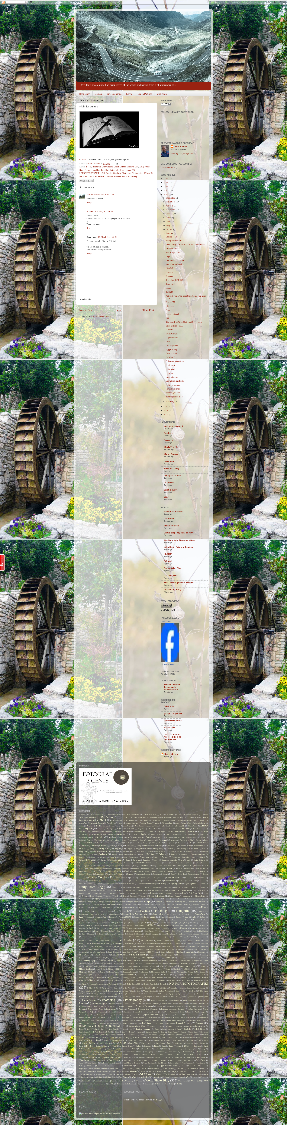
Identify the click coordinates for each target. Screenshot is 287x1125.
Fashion (166, 904)
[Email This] (80, 180)
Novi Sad (153, 984)
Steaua (171, 1046)
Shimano (153, 1037)
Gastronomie (114, 920)
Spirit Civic (189, 1043)
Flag (139, 907)
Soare (84, 1043)
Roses (81, 1029)
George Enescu (185, 920)
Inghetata (121, 934)
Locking (205, 955)
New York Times (184, 980)
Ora (132, 991)
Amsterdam (153, 829)
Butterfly (174, 854)
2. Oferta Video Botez (131, 815)
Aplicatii (134, 834)
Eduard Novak (174, 896)
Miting (167, 969)
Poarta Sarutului (184, 1003)
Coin (188, 871)
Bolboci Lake (106, 851)
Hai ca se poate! (171, 575)
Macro (203, 958)
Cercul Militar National (166, 866)
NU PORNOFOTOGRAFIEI (188, 983)
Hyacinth (126, 931)
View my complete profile (182, 153)
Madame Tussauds (106, 960)
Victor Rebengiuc (103, 1071)
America (100, 829)
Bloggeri (139, 849)
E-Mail (151, 896)
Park (103, 997)
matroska (174, 963)
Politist (81, 1006)
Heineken (166, 928)
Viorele (192, 1071)
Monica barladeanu (129, 972)
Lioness (178, 955)
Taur (139, 1052)
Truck (171, 1060)
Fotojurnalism (158, 914)
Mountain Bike (113, 975)
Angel (170, 831)
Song (115, 1043)
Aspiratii (202, 837)
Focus (86, 911)
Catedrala (204, 863)
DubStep (109, 896)
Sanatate (183, 1032)
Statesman (147, 1046)
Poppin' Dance (92, 1006)
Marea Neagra (185, 960)
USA (89, 1068)
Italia (172, 940)
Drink (206, 893)
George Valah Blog (172, 568)
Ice (179, 931)
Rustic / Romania (142, 1029)
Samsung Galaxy (152, 1032)
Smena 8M (170, 302)
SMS (183, 1040)
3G (120, 817)
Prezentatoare (111, 1009)
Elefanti (122, 899)
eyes (103, 904)
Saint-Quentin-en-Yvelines (171, 1029)
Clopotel (108, 871)
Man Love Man (134, 960)
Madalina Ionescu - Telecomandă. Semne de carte (172, 687)
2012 (166, 190)
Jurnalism (133, 946)
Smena (141, 1040)
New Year (171, 980)
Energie (82, 901)
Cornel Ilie (181, 874)
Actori (121, 823)
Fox (168, 914)
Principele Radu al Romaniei (148, 1009)
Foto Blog (145, 911)
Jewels (163, 943)
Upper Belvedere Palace (168, 1066)
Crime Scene (200, 878)
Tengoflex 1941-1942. (175, 280)
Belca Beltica (182, 843)
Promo (111, 1012)
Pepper (183, 997)
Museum (99, 978)
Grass (97, 925)
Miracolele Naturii (143, 969)
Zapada (119, 1084)
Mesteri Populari (141, 966)
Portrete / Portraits (144, 1006)
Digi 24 (109, 890)
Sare (83, 1035)
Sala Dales (187, 1029)
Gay (141, 920)
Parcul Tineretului (85, 997)
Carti (188, 860)
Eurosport (158, 901)
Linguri (170, 955)
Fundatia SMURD (125, 917)
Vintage (173, 1071)
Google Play (184, 923)
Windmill (156, 1077)
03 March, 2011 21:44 (103, 212)
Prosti (119, 1012)
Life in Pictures (145, 94)
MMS (186, 969)
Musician (115, 978)
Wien (134, 1077)
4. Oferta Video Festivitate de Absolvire (145, 817)
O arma (83, 159)
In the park (170, 369)
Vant (130, 1068)
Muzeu (140, 978)
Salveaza (131, 1032)
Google (174, 923)
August (169, 213)
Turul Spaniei (200, 1063)
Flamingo (148, 907)
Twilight (169, 292)
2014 (166, 183)
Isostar (149, 940)
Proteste (155, 1012)
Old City (163, 988)
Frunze (97, 917)
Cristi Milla (169, 706)
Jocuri (178, 943)
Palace (121, 994)
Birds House (170, 846)
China (91, 868)
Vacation (97, 1068)
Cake (81, 857)
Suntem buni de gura (177, 1049)
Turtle (102, 1063)
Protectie (138, 1012)
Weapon (117, 176)
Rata (109, 1017)
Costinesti (133, 878)
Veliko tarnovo (154, 1068)
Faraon (149, 904)
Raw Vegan (126, 1017)
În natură (169, 330)
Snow (206, 1040)
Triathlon (126, 1060)
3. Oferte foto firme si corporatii (187, 815)
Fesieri (203, 904)
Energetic (202, 899)
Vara (137, 1068)
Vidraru (124, 1071)
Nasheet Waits (194, 978)
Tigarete (169, 1054)
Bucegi (93, 854)
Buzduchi (184, 854)
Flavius (90, 212)
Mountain (101, 975)
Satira (96, 1035)
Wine (188, 1077)
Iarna (166, 931)
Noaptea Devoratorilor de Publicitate (103, 984)
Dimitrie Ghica (142, 890)
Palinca (146, 994)
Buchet (114, 854)
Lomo (168, 288)
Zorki (168, 310)
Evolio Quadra (180, 901)
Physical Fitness (174, 1000)
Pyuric (124, 1015)
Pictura (202, 1000)
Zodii (157, 1084)
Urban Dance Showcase (196, 1066)
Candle (202, 857)
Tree (110, 1060)
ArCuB (187, 834)
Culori (81, 884)
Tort (98, 1057)
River (87, 1023)
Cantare (103, 860)
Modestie (202, 969)
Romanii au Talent (166, 1026)
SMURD (191, 1040)
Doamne (202, 890)
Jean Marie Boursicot (150, 943)
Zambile (111, 1084)
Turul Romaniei (187, 1063)
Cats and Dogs (106, 866)
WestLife (99, 1077)
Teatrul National (173, 1052)
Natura (92, 980)
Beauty (145, 843)
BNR (203, 849)
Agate (177, 823)
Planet (156, 1003)
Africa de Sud (167, 823)
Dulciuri (124, 896)
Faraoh (141, 904)
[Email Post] (116, 164)
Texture (125, 1054)
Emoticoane (191, 899)
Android (150, 831)
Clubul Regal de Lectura (140, 871)
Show (170, 1037)
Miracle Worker (128, 969)
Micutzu (170, 966)
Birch (146, 846)
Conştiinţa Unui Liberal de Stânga (179, 540)
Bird (152, 846)
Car (119, 860)
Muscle (81, 978)
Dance (114, 887)
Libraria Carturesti (85, 955)
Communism (107, 167)
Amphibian (141, 829)
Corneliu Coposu (194, 874)
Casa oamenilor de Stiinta (88, 863)
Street (186, 1046)
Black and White (199, 846)
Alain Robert (186, 823)
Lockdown (170, 365)
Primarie (122, 1009)
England (115, 901)
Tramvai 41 (178, 1057)
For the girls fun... (173, 393)
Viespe (143, 1071)
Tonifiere (82, 1057)
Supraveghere (192, 1049)
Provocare (173, 1012)
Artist (148, 837)
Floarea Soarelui (174, 907)
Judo (124, 946)
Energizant (92, 901)
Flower (204, 907)
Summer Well (130, 1049)
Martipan (149, 963)
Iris (142, 940)
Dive (194, 890)
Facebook (111, 904)
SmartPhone (131, 1040)
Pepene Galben (173, 997)
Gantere (178, 917)
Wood (113, 1081)
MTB (157, 975)
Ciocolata (188, 868)
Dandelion (123, 887)
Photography (137, 173)
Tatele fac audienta (128, 1052)
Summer (120, 1049)
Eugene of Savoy (134, 901)
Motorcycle (83, 975)
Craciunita (151, 878)
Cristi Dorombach (107, 881)
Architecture (177, 834)
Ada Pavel (168, 433)
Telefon (84, 1054)
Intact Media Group (168, 934)
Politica (202, 1003)
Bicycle (112, 846)
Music (107, 978)
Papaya (180, 994)
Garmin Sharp (94, 920)
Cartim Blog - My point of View (178, 533)
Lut (174, 958)
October (170, 206)
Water (111, 1074)
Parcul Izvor (201, 994)
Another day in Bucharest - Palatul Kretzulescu (186, 244)
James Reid (105, 943)
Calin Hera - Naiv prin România (178, 547)
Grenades (129, 925)
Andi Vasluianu (106, 831)
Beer (165, 843)
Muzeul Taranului (172, 978)
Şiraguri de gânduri (173, 713)
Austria (142, 840)
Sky (97, 1040)
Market (130, 963)
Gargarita (82, 920)
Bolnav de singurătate (175, 361)
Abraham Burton (169, 820)
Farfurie (157, 904)
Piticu (133, 1003)
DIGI (102, 890)
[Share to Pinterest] (92, 180)
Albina (81, 826)
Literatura (187, 955)
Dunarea (143, 896)
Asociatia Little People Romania (185, 837)
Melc (81, 966)
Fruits (81, 917)
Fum (104, 917)
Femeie (179, 904)
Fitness (132, 907)
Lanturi (84, 952)
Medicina (184, 963)
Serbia (90, 1037)
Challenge (162, 94)
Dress (177, 893)
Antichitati (95, 834)
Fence (187, 904)
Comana (89, 874)
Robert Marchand (113, 1023)
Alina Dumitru (167, 826)
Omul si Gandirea (113, 173)
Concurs (130, 874)
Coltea (81, 874)
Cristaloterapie (92, 881)
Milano (110, 969)
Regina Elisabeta (144, 1020)
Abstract (202, 820)
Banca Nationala (108, 843)
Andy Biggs (160, 831)
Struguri (105, 1049)
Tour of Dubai (123, 1057)
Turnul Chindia (91, 1063)
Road (94, 1023)
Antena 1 (85, 834)
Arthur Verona (138, 837)
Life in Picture (118, 954)
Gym (188, 925)
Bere (191, 843)
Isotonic (159, 940)
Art (110, 837)
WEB (135, 1074)
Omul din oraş (172, 377)
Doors (121, 893)
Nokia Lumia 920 (133, 984)
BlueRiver (170, 849)
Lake (167, 949)
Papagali (171, 994)
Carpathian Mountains (169, 860)
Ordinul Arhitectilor (166, 991)
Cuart (188, 881)
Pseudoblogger (200, 1012)
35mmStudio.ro (107, 817)
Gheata (205, 920)
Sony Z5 (123, 1043)
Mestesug (153, 966)
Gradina (202, 923)
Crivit (159, 881)
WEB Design (145, 1074)
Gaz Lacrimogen (151, 920)
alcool (98, 826)
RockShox (146, 1023)
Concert (121, 874)
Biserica (181, 846)
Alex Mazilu (127, 826)
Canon (93, 860)
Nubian (89, 988)
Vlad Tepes (201, 1071)
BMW (196, 849)
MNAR (193, 969)
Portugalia (160, 1006)
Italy (178, 940)
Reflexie (85, 1020)
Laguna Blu (159, 949)
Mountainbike (127, 975)
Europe (88, 170)
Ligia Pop (161, 955)
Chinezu (99, 868)
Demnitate (156, 887)
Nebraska (140, 980)
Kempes (205, 946)
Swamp (202, 1049)
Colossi (202, 871)
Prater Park (92, 1009)
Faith (128, 904)
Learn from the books (175, 381)
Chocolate (108, 868)
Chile (84, 868)
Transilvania (101, 1060)
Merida (111, 966)
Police (195, 1003)
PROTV (163, 1012)
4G (191, 817)
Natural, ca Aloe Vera (173, 511)
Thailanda (135, 1054)
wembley (90, 1077)
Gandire (170, 917)
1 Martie (82, 815)
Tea (156, 1052)
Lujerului (158, 958)
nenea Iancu (151, 980)
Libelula (180, 952)
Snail (199, 1040)
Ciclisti (179, 868)
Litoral (196, 955)
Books (88, 167)
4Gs (196, 817)
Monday (93, 972)
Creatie (160, 878)
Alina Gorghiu (180, 826)
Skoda (90, 1040)
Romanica (152, 1026)
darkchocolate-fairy (173, 720)
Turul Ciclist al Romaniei (131, 1063)
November (171, 202)
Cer (153, 866)
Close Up (117, 871)
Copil (173, 874)
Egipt (97, 899)
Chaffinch (187, 866)
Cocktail (171, 871)
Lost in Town (171, 237)
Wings (195, 1077)
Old (103, 173)
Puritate (116, 1015)
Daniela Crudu (135, 887)
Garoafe (104, 920)
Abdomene (156, 820)
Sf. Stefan (135, 1037)
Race (169, 1015)
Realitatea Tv (191, 1017)
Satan (89, 1035)
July (168, 218)
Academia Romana (97, 823)
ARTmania (156, 837)
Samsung (140, 1032)
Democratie (167, 887)
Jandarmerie (117, 943)
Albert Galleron (199, 823)
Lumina (167, 958)
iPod (91, 940)
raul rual (91, 194)
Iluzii (83, 934)
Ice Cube (187, 931)
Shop (163, 1037)
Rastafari (102, 1017)
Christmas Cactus (148, 868)
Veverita (91, 1071)
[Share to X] (86, 180)
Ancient (82, 831)
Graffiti (81, 925)
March (169, 233)
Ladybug (169, 373)
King (90, 949)
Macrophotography (87, 960)
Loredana (92, 958)
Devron (202, 887)
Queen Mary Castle (151, 1015)
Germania (196, 920)
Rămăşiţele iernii (173, 389)
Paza (139, 997)
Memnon (89, 966)
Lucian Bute (133, 958)
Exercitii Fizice (84, 904)
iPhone (190, 937)
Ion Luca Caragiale (161, 937)
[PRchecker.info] (166, 105)
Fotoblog (105, 170)
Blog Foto (104, 848)
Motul (92, 975)
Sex (97, 1037)
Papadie (163, 994)
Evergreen (168, 440)
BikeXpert (129, 846)
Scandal (104, 1035)
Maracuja (163, 960)
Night (206, 980)
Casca (167, 863)
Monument (181, 972)
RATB (117, 1017)
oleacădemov (169, 728)
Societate (92, 1043)
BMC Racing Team (184, 849)
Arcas (167, 834)
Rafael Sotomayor (192, 1015)
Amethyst (110, 829)
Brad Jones (140, 851)
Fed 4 (168, 318)
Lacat (126, 949)
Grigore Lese (139, 925)
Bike (120, 845)
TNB (191, 1054)
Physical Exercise (157, 1000)
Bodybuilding (84, 851)
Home (117, 310)
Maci (195, 958)
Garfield (202, 917)
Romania (169, 276)
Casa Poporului (105, 863)
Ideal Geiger (203, 931)
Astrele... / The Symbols (95, 840)
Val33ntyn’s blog (171, 468)
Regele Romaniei (129, 1020)
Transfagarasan (85, 1060)
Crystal (180, 881)
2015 (166, 179)
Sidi (176, 1037)
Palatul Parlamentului (133, 994)
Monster (171, 972)
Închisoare (100, 934)
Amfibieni (120, 829)
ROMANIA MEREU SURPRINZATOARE (100, 1026)
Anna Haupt (203, 831)
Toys (140, 1057)
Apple (143, 834)
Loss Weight (103, 958)
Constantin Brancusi (143, 874)
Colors (195, 871)
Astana (81, 840)
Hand (81, 928)
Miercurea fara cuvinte (186, 966)
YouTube (85, 1084)
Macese (188, 958)
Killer (84, 949)
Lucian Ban (122, 958)
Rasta (94, 1017)
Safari (157, 1029)
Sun (139, 1049)
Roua (88, 1029)
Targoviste (106, 1052)
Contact (98, 94)
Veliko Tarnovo (167, 1069)
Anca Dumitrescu (199, 829)
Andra (117, 831)
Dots (127, 893)
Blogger (129, 849)
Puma (99, 1015)
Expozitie (96, 904)
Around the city (97, 837)
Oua (184, 991)
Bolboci (95, 851)
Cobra (154, 871)
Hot (112, 931)
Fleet (156, 907)
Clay (94, 871)
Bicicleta (95, 846)
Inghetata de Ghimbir (134, 934)
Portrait (130, 1006)
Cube (195, 881)
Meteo (162, 966)
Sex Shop (105, 1037)
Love (112, 958)
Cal (87, 857)
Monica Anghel (113, 972)
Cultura (89, 884)
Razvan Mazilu (153, 1017)
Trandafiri (189, 1057)
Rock (137, 1023)
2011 (166, 194)
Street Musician (93, 1049)
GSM (149, 925)
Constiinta (156, 874)
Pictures (83, 1003)
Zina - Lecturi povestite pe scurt (178, 582)
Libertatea (201, 952)
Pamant (154, 994)
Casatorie (159, 863)
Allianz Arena (192, 826)
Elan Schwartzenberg (109, 899)
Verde (203, 1068)
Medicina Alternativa (198, 963)
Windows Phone (177, 1077)
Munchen (184, 975)
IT (166, 940)
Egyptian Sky (171, 349)
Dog (89, 893)
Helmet (174, 928)
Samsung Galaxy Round (169, 1032)
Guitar (167, 925)
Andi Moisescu (93, 831)
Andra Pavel (126, 832)
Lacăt (133, 949)
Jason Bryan (129, 943)
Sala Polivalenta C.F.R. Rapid (102, 1032)
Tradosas (148, 1057)
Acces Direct (111, 823)
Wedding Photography (187, 1074)
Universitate (127, 1066)
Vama (105, 1068)
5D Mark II (102, 820)
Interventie (85, 937)
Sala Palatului (83, 1032)
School (110, 176)
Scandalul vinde (115, 1035)
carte (182, 860)
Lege (156, 952)
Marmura (139, 963)
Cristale (81, 881)
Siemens (184, 1037)
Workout (139, 1081)
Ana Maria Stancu (183, 829)
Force (102, 911)
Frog (189, 914)
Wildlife (144, 1077)
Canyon (112, 860)
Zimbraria (148, 1084)
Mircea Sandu (157, 969)
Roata (102, 1023)
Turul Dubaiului (149, 1063)
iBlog (173, 931)
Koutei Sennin (111, 949)
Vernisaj (82, 1071)
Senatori (205, 1035)
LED (150, 952)
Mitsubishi (177, 969)
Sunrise (156, 1049)
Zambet (94, 1084)
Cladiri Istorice (84, 871)
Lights (153, 955)
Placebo (148, 1003)
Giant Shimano (105, 923)
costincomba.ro (121, 878)
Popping (103, 1006)
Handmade (90, 928)
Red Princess (203, 1017)
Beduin (152, 843)
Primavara (131, 1009)
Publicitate (82, 1015)
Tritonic (144, 1060)
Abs (195, 820)
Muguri (175, 975)
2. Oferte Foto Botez (149, 815)
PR (195, 1006)
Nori (145, 984)
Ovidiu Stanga (94, 994)
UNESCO (89, 1066)
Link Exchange (114, 94)
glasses (154, 923)
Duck (116, 896)
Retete (163, 1020)
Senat (197, 1035)
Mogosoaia (83, 972)
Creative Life (132, 167)
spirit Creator (200, 1043)
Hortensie (104, 931)
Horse (96, 931)
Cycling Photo (176, 884)
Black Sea (82, 849)
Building (150, 854)
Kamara (158, 946)
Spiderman (178, 1043)
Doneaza (113, 893)
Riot (80, 1023)
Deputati (177, 887)
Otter (177, 991)
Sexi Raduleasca (117, 1037)
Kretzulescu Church (174, 264)
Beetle (172, 843)
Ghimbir (94, 923)
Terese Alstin (115, 1054)
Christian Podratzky (122, 868)
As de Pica (167, 837)
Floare (163, 907)
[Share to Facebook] (89, 180)
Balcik (89, 843)
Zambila (102, 1084)
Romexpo (188, 1026)
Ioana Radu (169, 461)
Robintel (168, 561)
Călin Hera (169, 518)
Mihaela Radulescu (86, 969)
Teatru (162, 1052)
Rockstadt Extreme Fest (164, 1023)
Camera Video (145, 857)
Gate (123, 920)
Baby (206, 840)
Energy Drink (104, 901)
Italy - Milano (188, 940)
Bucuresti (133, 854)
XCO (206, 1081)
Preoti (101, 1009)
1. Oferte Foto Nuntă (114, 815)
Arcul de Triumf (199, 834)
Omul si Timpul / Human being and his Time (111, 991)
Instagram (155, 934)
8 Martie (147, 820)
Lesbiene (171, 952)
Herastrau (183, 928)
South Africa (133, 1043)
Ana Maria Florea (166, 829)
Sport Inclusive (170, 490)
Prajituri (82, 1009)
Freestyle (175, 914)
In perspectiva (172, 338)
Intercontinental (193, 934)
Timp (185, 1054)
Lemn (163, 952)
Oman (182, 988)
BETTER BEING (202, 843)
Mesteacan (120, 966)
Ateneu (109, 840)
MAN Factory (121, 960)
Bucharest (97, 167)
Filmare (124, 907)
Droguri (84, 896)
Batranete (136, 843)
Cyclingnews (190, 883)
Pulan (91, 1015)
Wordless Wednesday (126, 1081)
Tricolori (136, 1060)
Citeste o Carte (200, 868)
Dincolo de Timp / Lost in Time (178, 890)
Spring (98, 1046)
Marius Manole (119, 963)
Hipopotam (194, 928)
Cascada (175, 863)
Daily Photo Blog (91, 887)
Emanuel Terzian (154, 899)
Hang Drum (101, 928)
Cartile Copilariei (199, 860)
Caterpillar (85, 866)
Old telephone (172, 345)
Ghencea (85, 923)
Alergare (106, 826)
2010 (166, 407)
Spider (169, 1043)
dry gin (100, 896)
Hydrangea (137, 931)
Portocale (121, 1006)
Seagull (171, 1035)
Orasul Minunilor (149, 991)
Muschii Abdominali (198, 975)
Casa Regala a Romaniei (122, 863)
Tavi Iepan (148, 1052)
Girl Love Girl (134, 923)
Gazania (163, 920)
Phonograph (203, 997)
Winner (202, 1077)
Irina (168, 341)
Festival (81, 907)
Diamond (94, 890)
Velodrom (180, 1068)
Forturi (125, 911)
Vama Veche (114, 1068)
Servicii (129, 94)
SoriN (166, 497)
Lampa (174, 949)
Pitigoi (140, 1003)
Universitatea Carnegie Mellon (146, 1066)
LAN (195, 949)
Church (160, 868)
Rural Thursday (114, 1029)
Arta (127, 837)
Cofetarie (180, 871)
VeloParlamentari (192, 1068)
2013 (166, 187)
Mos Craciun (200, 972)
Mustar (133, 978)
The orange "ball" (173, 252)
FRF (183, 914)
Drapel (144, 893)
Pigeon (112, 1003)
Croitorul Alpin (169, 881)
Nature (122, 980)
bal (83, 843)
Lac (120, 949)
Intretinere (147, 937)
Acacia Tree (83, 823)
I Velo (160, 931)
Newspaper (197, 980)
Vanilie (124, 1068)
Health (142, 928)
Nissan (84, 984)
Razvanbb (164, 1017)
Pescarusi (192, 997)
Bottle (124, 851)
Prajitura (202, 1006)
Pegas (155, 997)
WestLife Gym (110, 1077)
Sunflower (147, 1049)
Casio (182, 863)
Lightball (170, 268)
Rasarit (87, 1017)
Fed (173, 904)
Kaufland (176, 946)
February (170, 402)
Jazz (138, 943)
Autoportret (152, 840)
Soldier (100, 1043)
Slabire (106, 1040)
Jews (170, 943)
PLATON (168, 554)
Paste (133, 997)
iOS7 (181, 937)
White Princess (123, 1077)
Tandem (90, 1052)
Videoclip (115, 1071)
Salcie (117, 1032)
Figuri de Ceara (106, 907)
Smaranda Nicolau (118, 1040)
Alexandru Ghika (152, 826)
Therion (144, 1054)
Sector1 (180, 1035)
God (167, 923)
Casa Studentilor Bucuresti (142, 863)
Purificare (107, 1015)
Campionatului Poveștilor (180, 857)
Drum (92, 896)
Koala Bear (99, 949)
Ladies (140, 949)
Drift (184, 893)
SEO (83, 1037)
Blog (92, 848)
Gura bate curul (177, 925)
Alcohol (89, 826)
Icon (194, 931)
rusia (130, 1029)
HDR (124, 928)
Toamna (200, 1054)
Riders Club (201, 1020)
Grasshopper (106, 925)
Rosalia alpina (200, 1026)
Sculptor (163, 1035)
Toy (133, 1057)
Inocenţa (169, 272)
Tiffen (153, 1054)
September (171, 210)
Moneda (102, 972)
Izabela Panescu (92, 943)
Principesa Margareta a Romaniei (172, 1009)
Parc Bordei (190, 994)
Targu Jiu (116, 1052)
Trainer (157, 1057)
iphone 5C (201, 937)
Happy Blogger (113, 928)
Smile (148, 1040)
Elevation (141, 899)
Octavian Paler (126, 988)
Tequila (104, 1054)
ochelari (115, 988)
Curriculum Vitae (168, 167)
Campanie (165, 857)
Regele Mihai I (115, 1020)
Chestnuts (197, 866)
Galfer (144, 917)
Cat (197, 863)
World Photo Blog (129, 176)
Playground (166, 1003)
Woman (97, 1081)
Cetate (179, 866)
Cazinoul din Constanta (122, 866)
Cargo (128, 860)
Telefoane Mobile (202, 1052)
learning (142, 952)
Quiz (163, 1015)
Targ (97, 1052)
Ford (109, 911)
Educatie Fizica (200, 896)
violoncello (182, 1071)
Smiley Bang (165, 1040)
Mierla (203, 966)
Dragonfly (135, 893)
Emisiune (166, 899)
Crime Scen (189, 878)
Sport (88, 1046)
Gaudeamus (133, 920)
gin (125, 923)
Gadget (136, 917)
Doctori (81, 893)
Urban (183, 1066)
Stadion (138, 1046)
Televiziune (95, 1054)
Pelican (162, 997)
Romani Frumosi (183, 1023)
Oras (138, 991)
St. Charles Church (125, 1046)
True (178, 1060)
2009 (166, 410)
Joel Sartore (187, 943)
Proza (182, 1012)
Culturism (99, 884)
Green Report (118, 925)
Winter (81, 1081)
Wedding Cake (170, 1074)
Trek (118, 1060)
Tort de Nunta (109, 1057)
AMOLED (130, 829)
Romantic (178, 1026)
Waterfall (119, 1074)
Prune (189, 1012)
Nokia (121, 984)
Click (100, 871)
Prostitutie (127, 1012)
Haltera (202, 925)
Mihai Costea (100, 969)
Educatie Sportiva (85, 899)
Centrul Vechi (144, 866)
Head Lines (84, 94)
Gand (162, 917)
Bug (141, 854)
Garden (193, 917)
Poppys (112, 1006)
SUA (112, 1049)
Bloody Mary (158, 849)
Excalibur (96, 170)
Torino (91, 1057)
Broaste (188, 851)
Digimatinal (130, 890)
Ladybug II (170, 357)
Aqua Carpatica (156, 834)
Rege (92, 1020)
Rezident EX (182, 1020)
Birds (159, 845)
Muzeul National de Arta (154, 978)
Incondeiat (111, 934)
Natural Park (112, 980)
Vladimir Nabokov (85, 1074)
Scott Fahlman (152, 1035)
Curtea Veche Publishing (147, 884)
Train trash (170, 284)
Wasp (104, 1074)
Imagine (91, 934)
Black (189, 846)
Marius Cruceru (171, 454)
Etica (123, 901)
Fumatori (112, 917)
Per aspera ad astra (172, 476)
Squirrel (106, 1046)
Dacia (203, 884)
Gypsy (195, 925)
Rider (192, 1020)
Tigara (161, 1054)
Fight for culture (173, 385)
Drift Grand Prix (195, 893)
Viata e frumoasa (171, 526)
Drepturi (169, 893)
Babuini (198, 840)
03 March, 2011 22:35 (107, 237)
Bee (160, 843)
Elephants (131, 899)
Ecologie (161, 896)
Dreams (160, 893)
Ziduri (140, 1084)
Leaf (135, 952)
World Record (183, 1081)
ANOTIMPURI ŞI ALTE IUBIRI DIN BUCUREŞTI (172, 737)
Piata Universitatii (189, 1000)
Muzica (183, 978)
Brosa (196, 851)
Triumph (154, 1060)
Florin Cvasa (193, 907)
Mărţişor (158, 963)
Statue (156, 1046)
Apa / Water (107, 834)
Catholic (95, 866)
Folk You (94, 911)
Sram (114, 1046)
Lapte (92, 952)
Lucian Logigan (146, 958)
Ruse (124, 1029)
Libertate (190, 952)
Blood (147, 849)
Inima (147, 934)
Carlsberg (136, 860)
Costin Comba (94, 164)
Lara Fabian (101, 952)
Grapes (89, 925)
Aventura (174, 840)
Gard (186, 917)
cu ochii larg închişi (172, 590)
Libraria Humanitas (101, 955)
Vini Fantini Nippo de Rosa (157, 1071)
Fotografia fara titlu (174, 241)
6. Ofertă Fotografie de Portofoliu (123, 820)
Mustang (125, 978)
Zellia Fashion (130, 1084)
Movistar (148, 975)
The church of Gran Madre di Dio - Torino (184, 322)
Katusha (167, 946)
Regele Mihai (102, 1020)
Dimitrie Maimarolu (157, 890)
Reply (89, 203)
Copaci (165, 874)
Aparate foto (120, 834)
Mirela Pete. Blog (172, 447)
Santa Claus (193, 1032)
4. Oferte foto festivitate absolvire (174, 817)
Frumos (89, 917)
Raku (203, 1015)
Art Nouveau (118, 837)
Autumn (162, 840)
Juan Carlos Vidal (96, 946)
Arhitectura (83, 837)
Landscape (204, 949)
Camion (155, 857)
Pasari (127, 997)
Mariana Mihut (105, 963)
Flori (184, 907)
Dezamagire (83, 890)
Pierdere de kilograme (99, 1003)
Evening (169, 901)
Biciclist (103, 846)
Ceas (134, 866)
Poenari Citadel (172, 314)
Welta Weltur (171, 334)
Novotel (163, 984)
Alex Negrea (139, 826)
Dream (152, 893)
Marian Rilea (92, 963)
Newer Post (85, 310)
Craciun (142, 878)
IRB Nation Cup (107, 940)
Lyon (181, 958)
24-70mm (169, 815)
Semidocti (189, 1035)
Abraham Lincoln (184, 820)
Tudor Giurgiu (188, 1060)
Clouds (126, 871)
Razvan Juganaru (138, 1017)
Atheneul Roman (173, 249)
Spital (81, 1046)
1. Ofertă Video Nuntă (96, 815)
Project (92, 1012)
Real (182, 1018)
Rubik (95, 1029)
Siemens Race (194, 1037)
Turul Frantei (162, 1063)
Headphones (133, 928)
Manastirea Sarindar (150, 960)
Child (206, 866)
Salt (123, 1032)
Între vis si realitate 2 (173, 426)
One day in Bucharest (175, 260)
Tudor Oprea (200, 1060)
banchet (120, 843)
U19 (80, 1066)
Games (152, 917)
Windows (165, 1077)
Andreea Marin (139, 831)
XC (192, 1081)
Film (117, 907)
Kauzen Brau (194, 946)
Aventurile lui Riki (186, 840)
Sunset (164, 1049)
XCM (199, 1081)
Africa (157, 823)
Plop (174, 1003)
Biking (138, 846)
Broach (179, 851)
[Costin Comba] (170, 662)
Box (131, 851)
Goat (161, 923)
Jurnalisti (142, 946)
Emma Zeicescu (178, 899)
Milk (118, 969)
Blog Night (119, 849)
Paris (96, 997)
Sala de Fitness (199, 1029)
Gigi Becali (117, 923)
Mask (166, 963)
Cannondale (83, 860)
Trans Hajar (200, 1057)
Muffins (167, 975)
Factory (120, 904)
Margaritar (197, 960)
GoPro (194, 923)
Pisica (127, 1003)
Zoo (172, 1084)
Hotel (118, 931)
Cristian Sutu (134, 881)
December (170, 198)
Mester (130, 966)
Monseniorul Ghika (158, 972)
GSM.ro (159, 925)
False (134, 904)
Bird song (170, 306)
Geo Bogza (173, 920)
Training (167, 1057)
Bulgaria (162, 854)
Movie (140, 975)
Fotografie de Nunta (97, 914)
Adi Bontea (169, 483)
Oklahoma (138, 988)
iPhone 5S (82, 940)
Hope (168, 256)
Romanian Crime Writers (137, 1026)
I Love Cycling (149, 931)
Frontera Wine (200, 914)
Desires (193, 887)
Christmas (135, 868)
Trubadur (163, 1060)
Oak (97, 988)
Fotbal (135, 911)
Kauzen (184, 946)
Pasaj (119, 997)
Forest (116, 911)
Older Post (148, 310)
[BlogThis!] (83, 180)
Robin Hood (127, 1023)
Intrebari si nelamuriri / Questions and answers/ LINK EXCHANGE (117, 937)
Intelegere (182, 934)
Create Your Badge (167, 664)
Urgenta (82, 1068)
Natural (102, 980)
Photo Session (89, 1000)
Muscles (90, 978)
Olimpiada (173, 988)
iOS (173, 937)
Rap (80, 1017)
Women (105, 1081)
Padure (104, 994)
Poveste (178, 1006)
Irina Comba (125, 170)
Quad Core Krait (135, 1015)
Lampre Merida (185, 949)
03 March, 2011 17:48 (105, 194)
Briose (171, 851)
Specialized (146, 1043)
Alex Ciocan (116, 826)
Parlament (111, 997)
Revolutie (171, 1020)
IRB (97, 940)
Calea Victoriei (115, 857)
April (168, 229)
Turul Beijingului (114, 1063)
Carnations (146, 860)
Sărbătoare (204, 1032)
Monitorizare (143, 972)
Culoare (202, 881)
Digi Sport (118, 890)
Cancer (194, 857)
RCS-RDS (174, 1017)
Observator (105, 988)
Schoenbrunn (129, 1034)
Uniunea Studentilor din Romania (108, 1066)
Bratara (150, 851)
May (168, 225)
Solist (108, 1043)
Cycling (162, 883)
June (168, 221)
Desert (186, 887)
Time (177, 1054)
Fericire (195, 904)
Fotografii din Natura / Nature (135, 914)
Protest (146, 1012)
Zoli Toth (165, 1084)
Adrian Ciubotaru (132, 823)
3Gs (126, 817)
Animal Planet (179, 831)
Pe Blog (147, 997)
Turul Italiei (174, 1063)
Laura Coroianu (113, 952)
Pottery (169, 1006)
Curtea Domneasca (128, 884)
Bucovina (123, 854)
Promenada (102, 1012)
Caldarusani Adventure (99, 857)
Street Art (197, 1046)
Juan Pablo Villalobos (112, 946)
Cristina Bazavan (148, 881)
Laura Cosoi (126, 952)
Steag (164, 1046)
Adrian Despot (146, 823)
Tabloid (81, 1052)
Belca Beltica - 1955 (174, 326)
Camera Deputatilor (130, 857)
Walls (97, 1074)
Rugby (103, 1029)
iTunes (198, 940)
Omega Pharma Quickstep (196, 988)
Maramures (173, 960)
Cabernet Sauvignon (198, 854)
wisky (89, 1081)
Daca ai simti (171, 353)
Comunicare (111, 874)
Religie (155, 1020)
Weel (199, 1074)
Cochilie (162, 871)
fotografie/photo (113, 914)
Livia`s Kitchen (171, 754)
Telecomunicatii (187, 1052)
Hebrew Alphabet (154, 928)
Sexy (127, 1037)
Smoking (176, 1040)
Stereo (179, 1046)
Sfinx (144, 1037)
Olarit (147, 988)
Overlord (192, 991)
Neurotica (161, 980)
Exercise (202, 902)
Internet (205, 934)
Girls (144, 922)
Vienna (133, 1071)
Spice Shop (160, 1043)
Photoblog (126, 173)
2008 (166, 414)
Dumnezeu (134, 896)
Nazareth (131, 980)
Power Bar (187, 1006)
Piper (120, 1003)
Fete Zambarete (93, 907)
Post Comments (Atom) (101, 316)
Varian (144, 1068)
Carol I (155, 860)
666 (139, 820)
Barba (128, 843)
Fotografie (114, 170)
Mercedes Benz (100, 966)
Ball (98, 843)
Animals (191, 831)
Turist (81, 1063)
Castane (190, 863)
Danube (146, 887)
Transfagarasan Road (174, 397)
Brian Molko (160, 851)
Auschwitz (133, 840)
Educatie (186, 896)
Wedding (159, 1074)
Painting (113, 994)
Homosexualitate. (85, 931)
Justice (150, 946)
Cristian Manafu (121, 881)
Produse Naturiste (194, 1009)
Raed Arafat (179, 1015)
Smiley (155, 1040)
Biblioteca (85, 846)
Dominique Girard (100, 893)
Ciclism (169, 868)
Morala (190, 972)
